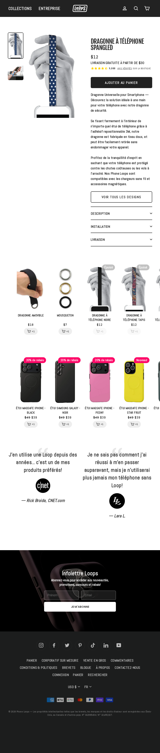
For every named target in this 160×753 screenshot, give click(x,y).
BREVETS (68, 667)
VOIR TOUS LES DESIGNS (121, 197)
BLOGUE (85, 667)
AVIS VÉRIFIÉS (124, 68)
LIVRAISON (98, 239)
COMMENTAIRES (122, 660)
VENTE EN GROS (94, 660)
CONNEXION (60, 674)
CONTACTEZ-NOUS (127, 667)
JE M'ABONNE (80, 607)
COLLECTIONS (20, 8)
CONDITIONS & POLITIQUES (38, 667)
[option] (52, 76)
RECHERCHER (98, 674)
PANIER (32, 660)
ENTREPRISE (49, 8)
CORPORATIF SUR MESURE (60, 660)
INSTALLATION (100, 226)
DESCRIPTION (100, 213)
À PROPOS (103, 667)
